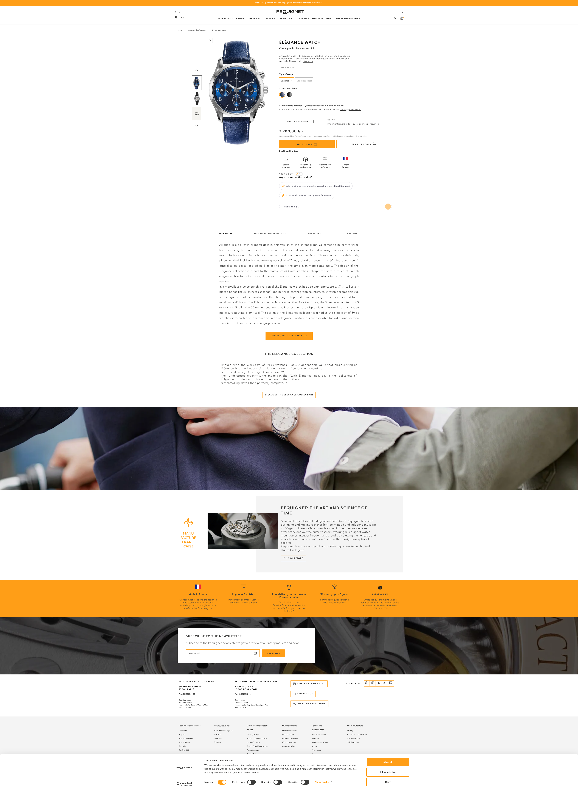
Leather (285, 80)
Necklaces (218, 738)
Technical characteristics (270, 233)
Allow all (387, 762)
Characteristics (316, 233)
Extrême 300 (184, 750)
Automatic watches (290, 738)
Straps (270, 18)
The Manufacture (348, 18)
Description (226, 233)
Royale (181, 734)
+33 (239, 694)
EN (176, 12)
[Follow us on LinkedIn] (390, 683)
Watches (255, 18)
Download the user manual (289, 336)
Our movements (289, 725)
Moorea (182, 754)
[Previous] (196, 70)
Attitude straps (253, 750)
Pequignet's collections (189, 725)
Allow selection (388, 772)
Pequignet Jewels (222, 725)
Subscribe (273, 653)
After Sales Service (319, 734)
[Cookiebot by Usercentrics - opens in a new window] (184, 784)
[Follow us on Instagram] (372, 683)
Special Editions (353, 738)
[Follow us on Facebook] (366, 683)
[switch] (251, 782)
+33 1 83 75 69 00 (188, 694)
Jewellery (287, 18)
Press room (316, 754)
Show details (322, 782)
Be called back (361, 144)
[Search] (402, 12)
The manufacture (355, 725)
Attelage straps (253, 734)
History (350, 730)
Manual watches (289, 742)
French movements (289, 730)
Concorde (183, 730)
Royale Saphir (184, 742)
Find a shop (316, 750)
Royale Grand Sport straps (257, 746)
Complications (288, 734)
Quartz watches (288, 746)
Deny (388, 782)
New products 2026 (231, 18)
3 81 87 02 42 (245, 694)
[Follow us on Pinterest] (379, 683)
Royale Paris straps (254, 754)
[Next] (196, 126)
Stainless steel (304, 80)
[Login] (395, 19)
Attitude (182, 746)
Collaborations (353, 742)
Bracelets (217, 734)
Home (179, 30)
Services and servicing (315, 18)
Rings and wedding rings (223, 730)
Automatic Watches (197, 30)
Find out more (293, 558)
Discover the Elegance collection (289, 394)
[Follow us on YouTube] (384, 683)
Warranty (353, 233)
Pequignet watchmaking (357, 734)
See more (308, 61)
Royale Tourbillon (186, 738)
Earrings (217, 742)
